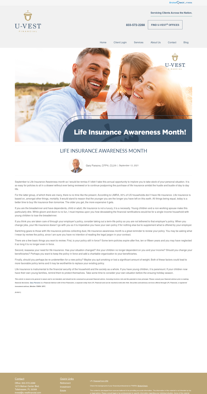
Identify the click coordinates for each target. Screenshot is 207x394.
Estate (63, 390)
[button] (103, 42)
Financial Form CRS (100, 381)
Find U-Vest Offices (165, 25)
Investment (65, 386)
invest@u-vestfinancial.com (28, 392)
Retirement (65, 382)
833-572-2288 (135, 24)
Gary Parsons (34, 283)
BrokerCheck (143, 385)
